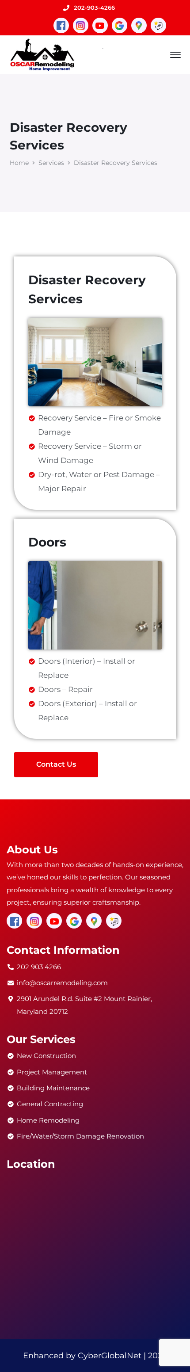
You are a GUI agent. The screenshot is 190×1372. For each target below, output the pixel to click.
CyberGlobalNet (109, 1356)
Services (51, 163)
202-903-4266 (94, 7)
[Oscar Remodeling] (43, 54)
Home (19, 163)
